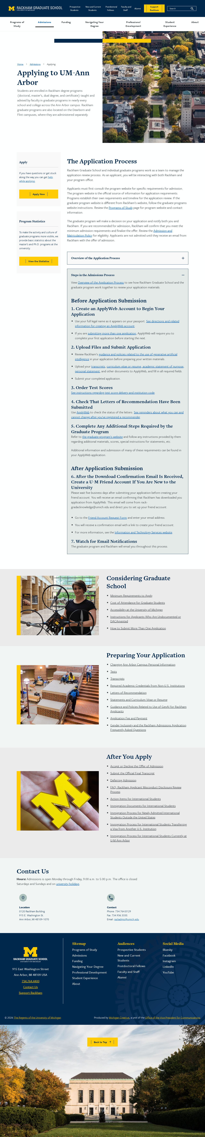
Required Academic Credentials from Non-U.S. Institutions (147, 685)
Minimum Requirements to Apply (131, 595)
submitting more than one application (112, 333)
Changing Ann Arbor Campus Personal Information (142, 664)
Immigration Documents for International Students (143, 806)
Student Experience (170, 24)
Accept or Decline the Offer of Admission (136, 766)
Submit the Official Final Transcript (132, 773)
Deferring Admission (123, 780)
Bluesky (167, 949)
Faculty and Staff (126, 8)
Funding (66, 22)
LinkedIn (168, 966)
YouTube (168, 972)
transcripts (98, 366)
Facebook (169, 955)
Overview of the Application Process (101, 282)
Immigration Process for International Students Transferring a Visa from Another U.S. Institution (148, 826)
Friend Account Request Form (107, 517)
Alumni (138, 8)
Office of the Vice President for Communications (172, 1018)
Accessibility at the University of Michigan (136, 609)
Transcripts (117, 678)
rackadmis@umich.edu (126, 919)
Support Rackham (30, 992)
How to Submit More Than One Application (138, 628)
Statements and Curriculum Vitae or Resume (138, 699)
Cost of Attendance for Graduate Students (137, 602)
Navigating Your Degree (94, 24)
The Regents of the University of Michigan (37, 1018)
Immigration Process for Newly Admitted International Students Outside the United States (145, 815)
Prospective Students (75, 8)
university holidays (67, 884)
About (195, 22)
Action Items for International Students (135, 799)
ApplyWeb (83, 412)
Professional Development (133, 24)
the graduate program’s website (102, 436)
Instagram (169, 961)
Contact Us (30, 987)
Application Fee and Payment (128, 718)
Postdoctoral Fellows (111, 8)
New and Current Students (93, 8)
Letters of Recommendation (128, 692)
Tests (113, 671)
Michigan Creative (119, 1018)
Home (20, 64)
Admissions (44, 22)
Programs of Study (17, 24)
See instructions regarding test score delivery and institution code (113, 392)
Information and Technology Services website (143, 532)
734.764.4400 (30, 981)
